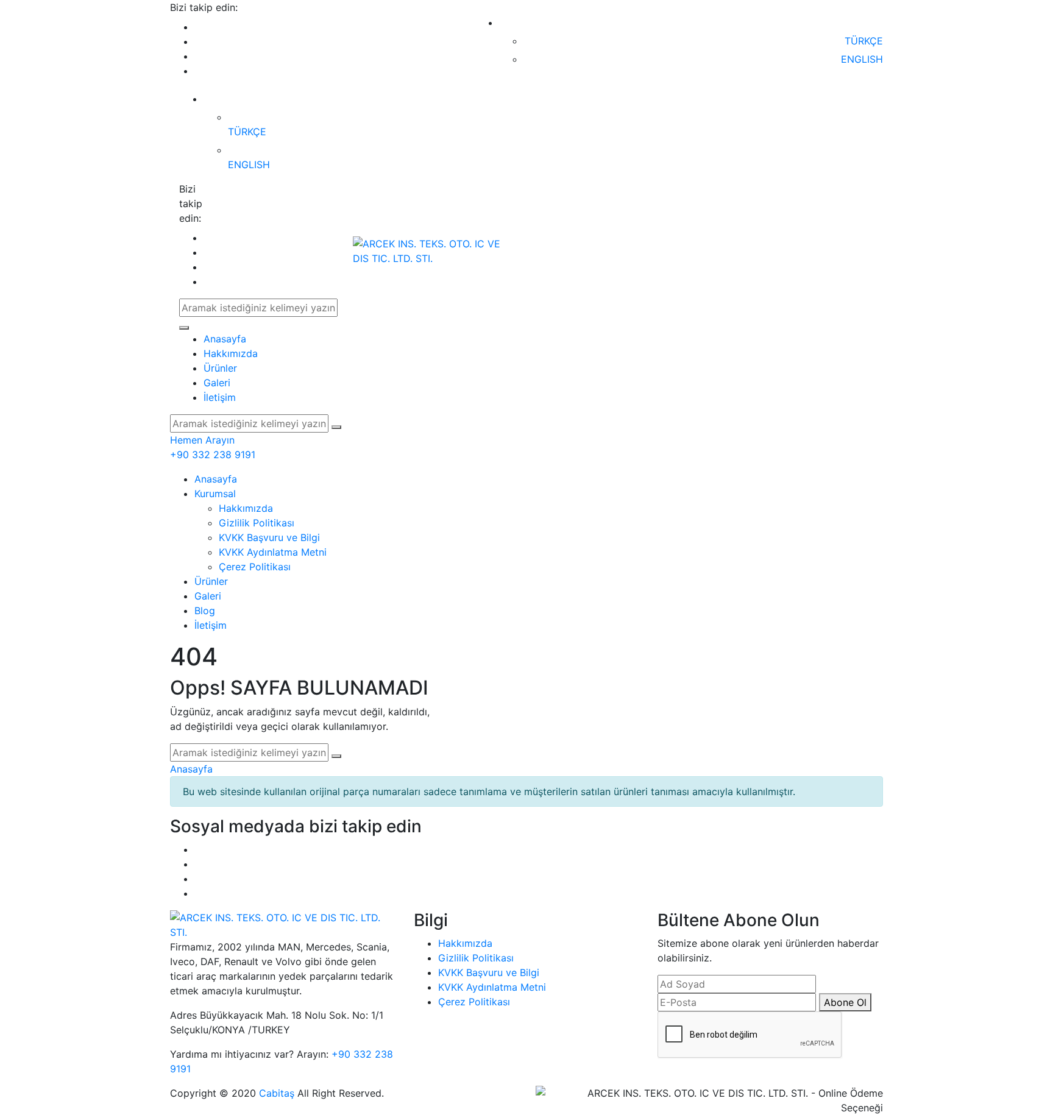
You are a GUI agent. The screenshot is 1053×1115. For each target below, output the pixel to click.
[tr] (875, 22)
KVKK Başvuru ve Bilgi (269, 537)
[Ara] (184, 328)
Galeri (217, 383)
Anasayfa (225, 339)
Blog (204, 610)
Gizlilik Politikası (256, 523)
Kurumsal (215, 493)
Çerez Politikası (255, 567)
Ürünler (220, 368)
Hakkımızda (231, 353)
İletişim (220, 397)
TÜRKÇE (862, 41)
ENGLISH (860, 59)
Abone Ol (845, 1002)
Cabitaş (276, 1093)
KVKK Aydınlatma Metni (273, 552)
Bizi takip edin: (204, 7)
